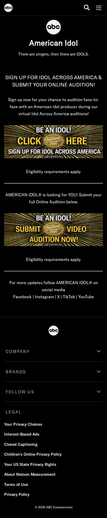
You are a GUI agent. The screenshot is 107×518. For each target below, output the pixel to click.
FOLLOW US (20, 391)
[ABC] (8, 9)
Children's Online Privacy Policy (33, 454)
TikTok (69, 296)
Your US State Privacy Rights (30, 464)
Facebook (22, 296)
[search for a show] (87, 7)
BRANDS (16, 371)
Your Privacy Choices (23, 424)
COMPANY (18, 351)
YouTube (86, 296)
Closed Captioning (20, 444)
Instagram (44, 296)
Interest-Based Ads (21, 434)
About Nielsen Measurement (30, 474)
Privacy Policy (17, 494)
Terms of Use (16, 484)
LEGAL (14, 412)
